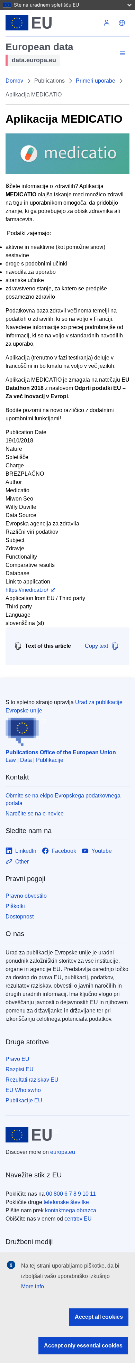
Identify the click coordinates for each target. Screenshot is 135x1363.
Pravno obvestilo (26, 896)
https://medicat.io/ (27, 590)
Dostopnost (20, 916)
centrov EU (78, 1219)
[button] (121, 22)
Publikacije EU (24, 1100)
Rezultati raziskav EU (32, 1080)
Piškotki (15, 906)
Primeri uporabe (95, 81)
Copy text (96, 646)
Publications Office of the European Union (61, 752)
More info (32, 1286)
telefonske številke (66, 1202)
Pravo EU (17, 1059)
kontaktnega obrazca (70, 1210)
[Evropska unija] (52, 22)
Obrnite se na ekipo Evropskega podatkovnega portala (63, 799)
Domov (14, 81)
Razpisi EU (20, 1069)
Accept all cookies (99, 1317)
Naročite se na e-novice (35, 813)
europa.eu (62, 1152)
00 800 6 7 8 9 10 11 (71, 1194)
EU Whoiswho (23, 1090)
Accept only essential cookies (83, 1345)
